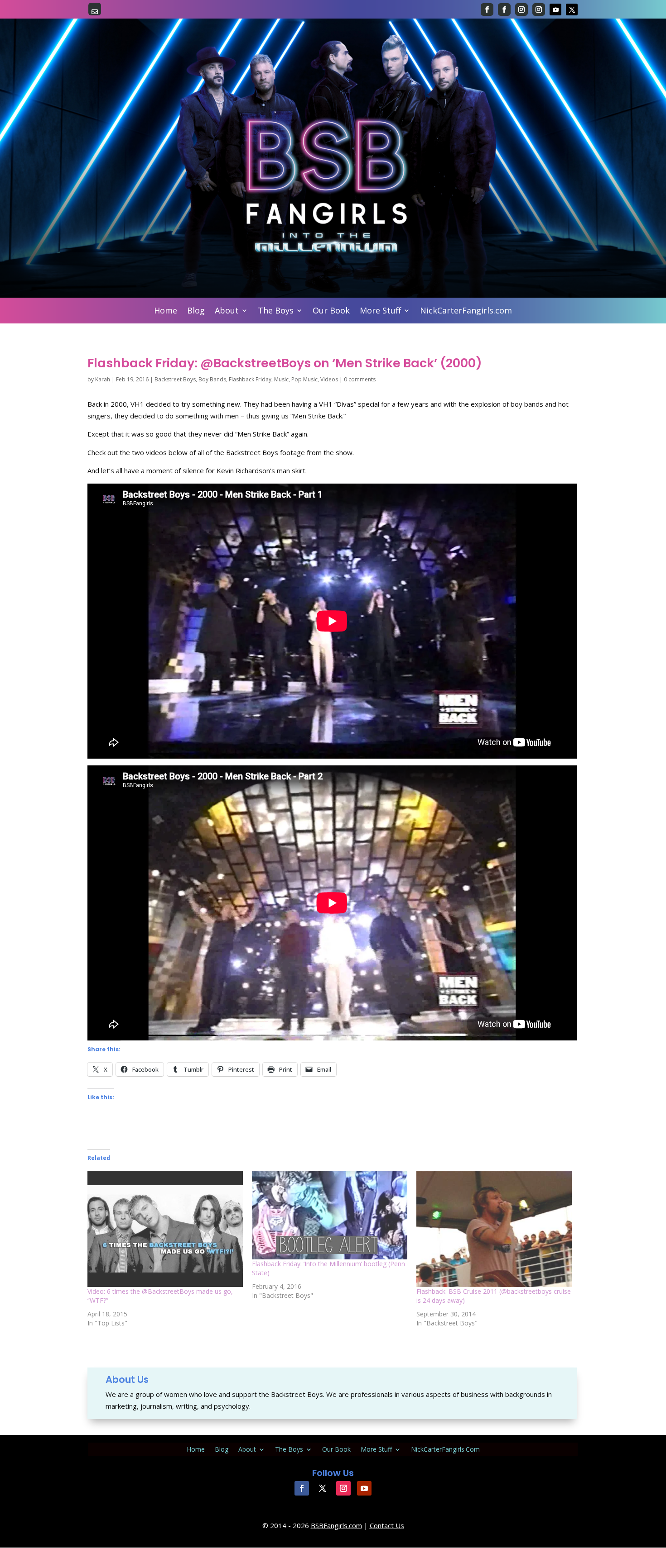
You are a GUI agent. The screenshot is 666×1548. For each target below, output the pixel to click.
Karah (102, 379)
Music (281, 379)
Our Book (331, 311)
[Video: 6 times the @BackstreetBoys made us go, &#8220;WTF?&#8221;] (165, 1229)
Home (165, 311)
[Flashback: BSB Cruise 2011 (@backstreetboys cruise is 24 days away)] (494, 1229)
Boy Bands (212, 379)
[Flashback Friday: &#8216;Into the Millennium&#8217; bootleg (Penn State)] (329, 1215)
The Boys (276, 311)
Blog (196, 311)
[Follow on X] (572, 9)
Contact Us (387, 1525)
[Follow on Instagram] (521, 9)
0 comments (360, 379)
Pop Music (304, 379)
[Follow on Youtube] (555, 9)
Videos (329, 379)
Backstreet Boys (175, 379)
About (227, 311)
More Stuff (380, 311)
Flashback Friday (250, 379)
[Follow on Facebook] (487, 9)
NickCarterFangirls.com (466, 311)
